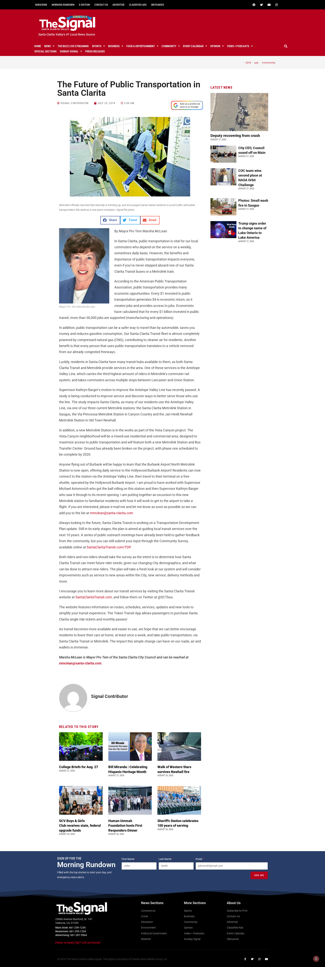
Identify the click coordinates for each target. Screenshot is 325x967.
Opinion (215, 46)
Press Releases (95, 51)
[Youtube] (269, 5)
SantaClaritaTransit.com (93, 597)
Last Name (165, 859)
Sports (96, 46)
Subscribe (41, 4)
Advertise (118, 4)
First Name (128, 859)
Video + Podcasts (238, 46)
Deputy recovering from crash (235, 135)
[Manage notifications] (316, 959)
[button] (286, 46)
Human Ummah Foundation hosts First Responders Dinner (125, 825)
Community (169, 46)
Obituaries (157, 4)
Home (37, 46)
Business (114, 46)
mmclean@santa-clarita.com (111, 513)
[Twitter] (261, 5)
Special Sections (45, 51)
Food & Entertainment (140, 46)
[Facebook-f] (245, 959)
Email (199, 859)
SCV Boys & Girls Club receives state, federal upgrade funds (80, 825)
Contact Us (101, 4)
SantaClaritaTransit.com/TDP (108, 547)
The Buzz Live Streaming (73, 46)
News (47, 46)
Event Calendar (193, 46)
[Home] (241, 62)
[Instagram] (276, 5)
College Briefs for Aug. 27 (78, 767)
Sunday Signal (69, 51)
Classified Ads (138, 4)
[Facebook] (254, 5)
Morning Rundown (63, 4)
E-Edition (84, 4)
